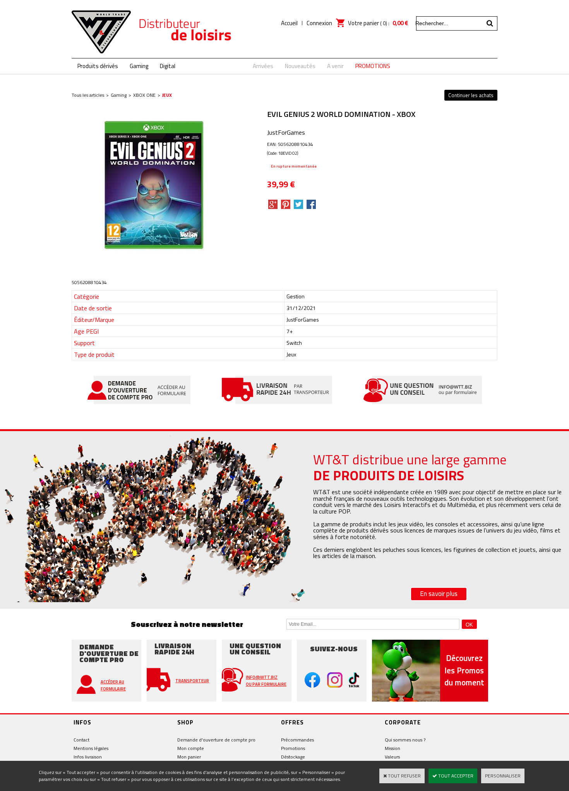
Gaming (139, 66)
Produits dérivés (97, 66)
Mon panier (189, 756)
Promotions (293, 748)
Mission (392, 748)
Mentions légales (91, 748)
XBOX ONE (144, 95)
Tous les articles (88, 95)
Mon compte (190, 748)
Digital (167, 66)
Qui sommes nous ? (405, 739)
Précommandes (297, 739)
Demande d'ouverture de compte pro (216, 739)
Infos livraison (88, 756)
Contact (81, 739)
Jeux (167, 95)
